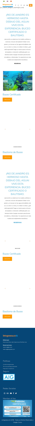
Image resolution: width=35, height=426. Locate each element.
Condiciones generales (8, 364)
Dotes (20, 422)
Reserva (7, 99)
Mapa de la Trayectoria (8, 368)
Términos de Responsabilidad (10, 366)
